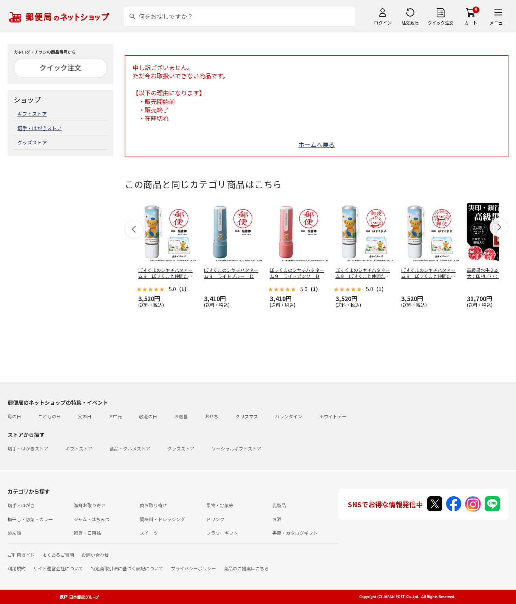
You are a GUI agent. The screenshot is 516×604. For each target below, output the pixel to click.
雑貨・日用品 (87, 532)
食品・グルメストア (130, 448)
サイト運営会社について (58, 568)
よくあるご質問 (58, 554)
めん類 (14, 532)
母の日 (14, 416)
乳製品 (279, 505)
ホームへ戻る (316, 144)
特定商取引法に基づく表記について (127, 568)
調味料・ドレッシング (162, 519)
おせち (211, 416)
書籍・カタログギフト (295, 532)
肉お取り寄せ (153, 505)
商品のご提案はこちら (246, 568)
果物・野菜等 (219, 505)
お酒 (276, 519)
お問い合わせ (95, 554)
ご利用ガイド (21, 554)
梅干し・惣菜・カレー (30, 519)
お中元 (115, 416)
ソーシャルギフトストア (236, 448)
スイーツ (149, 532)
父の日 (84, 416)
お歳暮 (181, 416)
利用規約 (17, 568)
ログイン (382, 22)
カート (470, 22)
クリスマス (246, 416)
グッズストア (32, 142)
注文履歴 (410, 22)
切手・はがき (21, 505)
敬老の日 (148, 416)
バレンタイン (288, 416)
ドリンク (215, 519)
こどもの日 (49, 416)
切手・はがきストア (39, 128)
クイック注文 (441, 22)
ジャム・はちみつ (92, 519)
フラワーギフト (222, 532)
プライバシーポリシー (193, 568)
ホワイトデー (332, 416)
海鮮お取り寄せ (89, 505)
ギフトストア (32, 113)
